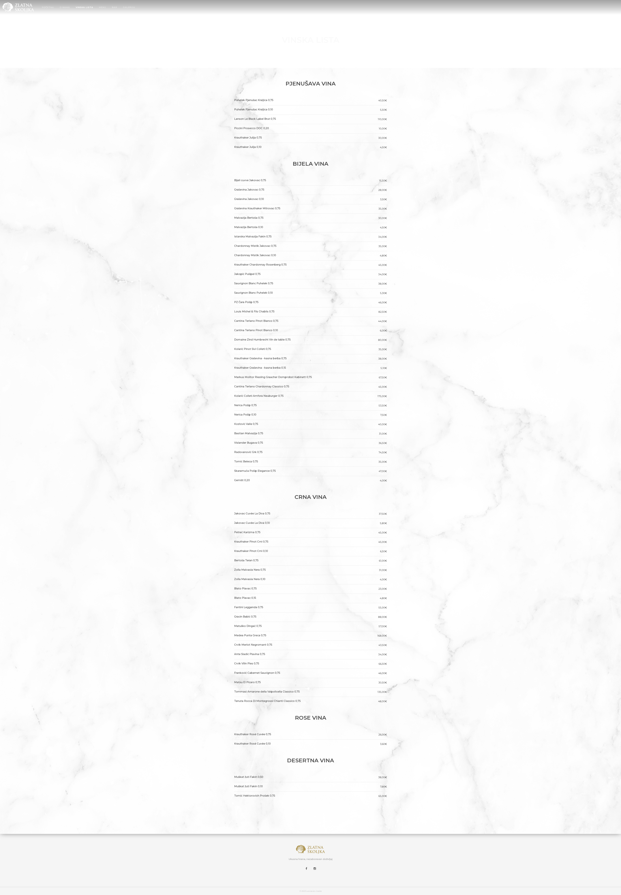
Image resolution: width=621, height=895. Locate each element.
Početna (48, 7)
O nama (65, 7)
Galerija (129, 7)
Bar (114, 7)
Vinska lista (84, 7)
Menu (102, 7)
